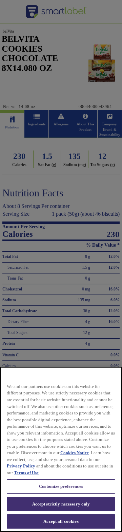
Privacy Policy (21, 465)
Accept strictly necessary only (61, 504)
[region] (61, 449)
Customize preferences (61, 486)
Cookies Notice (74, 452)
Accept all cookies (60, 521)
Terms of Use (26, 472)
